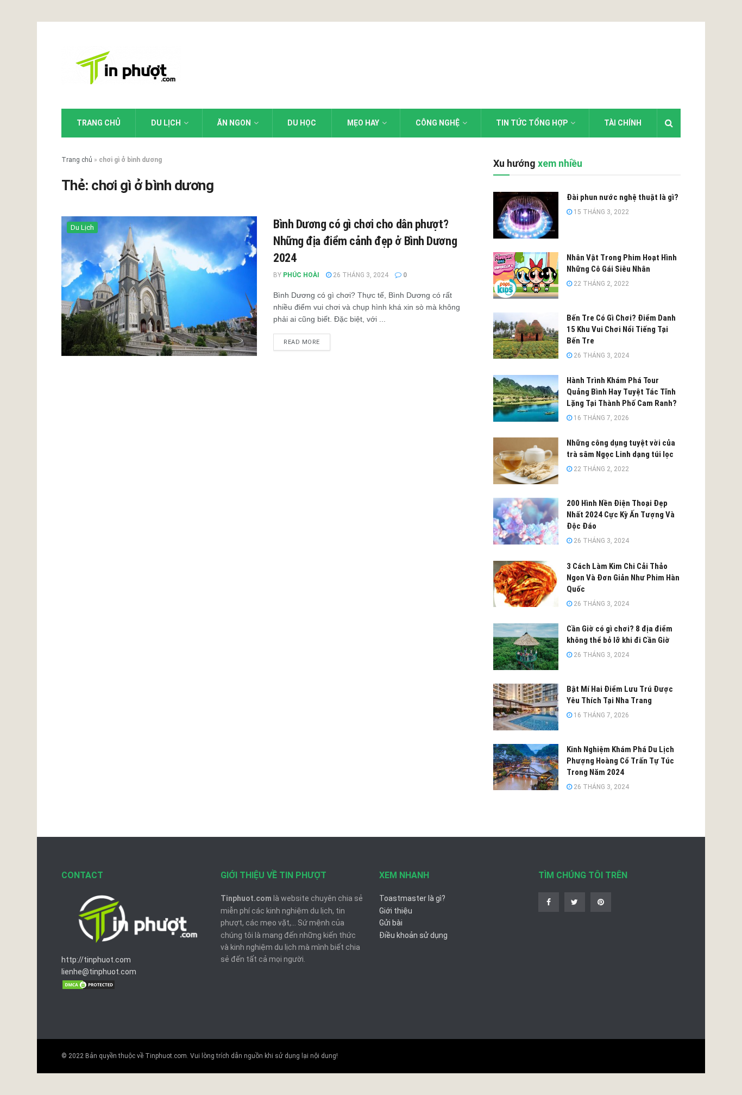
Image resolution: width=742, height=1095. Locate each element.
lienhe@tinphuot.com (98, 971)
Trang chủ (99, 122)
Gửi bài (391, 922)
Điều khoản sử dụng (413, 935)
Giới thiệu (395, 910)
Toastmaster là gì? (412, 898)
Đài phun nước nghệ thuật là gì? (622, 197)
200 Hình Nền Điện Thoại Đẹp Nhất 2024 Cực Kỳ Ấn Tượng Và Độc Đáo (621, 514)
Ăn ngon (234, 122)
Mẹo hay (363, 122)
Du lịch (166, 122)
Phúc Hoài (301, 275)
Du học (301, 122)
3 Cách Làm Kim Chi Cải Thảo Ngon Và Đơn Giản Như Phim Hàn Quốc (623, 577)
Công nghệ (438, 122)
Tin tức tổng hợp (532, 122)
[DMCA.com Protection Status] (88, 984)
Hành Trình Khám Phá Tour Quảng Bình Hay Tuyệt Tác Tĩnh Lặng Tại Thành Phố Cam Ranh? (622, 392)
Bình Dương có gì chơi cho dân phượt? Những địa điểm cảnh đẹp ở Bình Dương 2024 (365, 241)
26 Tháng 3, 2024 (359, 275)
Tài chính (623, 122)
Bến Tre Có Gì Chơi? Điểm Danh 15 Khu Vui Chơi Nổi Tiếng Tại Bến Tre (621, 329)
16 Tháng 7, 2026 (600, 418)
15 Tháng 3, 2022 (600, 212)
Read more (302, 342)
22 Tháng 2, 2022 (600, 283)
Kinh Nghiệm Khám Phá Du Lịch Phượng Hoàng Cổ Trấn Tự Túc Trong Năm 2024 (620, 760)
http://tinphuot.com (96, 959)
